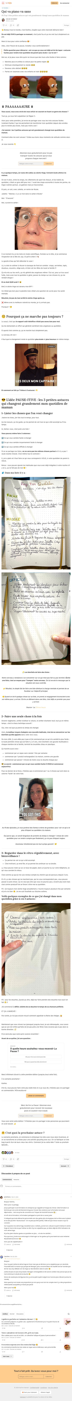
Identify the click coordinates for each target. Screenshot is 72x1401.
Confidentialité (34, 1387)
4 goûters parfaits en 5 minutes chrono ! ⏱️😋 (20, 1319)
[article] (36, 1323)
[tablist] (11, 1179)
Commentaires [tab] (7, 1179)
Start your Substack (30, 1392)
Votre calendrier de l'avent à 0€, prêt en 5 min (20, 1333)
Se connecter (64, 3)
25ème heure (41, 707)
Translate (5, 8)
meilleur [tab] (5, 1314)
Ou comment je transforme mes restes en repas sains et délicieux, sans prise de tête (29, 1347)
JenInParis (7, 1197)
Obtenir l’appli (45, 1392)
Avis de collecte (53, 1387)
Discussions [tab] (19, 1314)
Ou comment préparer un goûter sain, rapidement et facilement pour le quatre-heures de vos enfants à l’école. (30, 1322)
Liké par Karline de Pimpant (13, 1199)
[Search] (68, 1314)
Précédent (9, 1166)
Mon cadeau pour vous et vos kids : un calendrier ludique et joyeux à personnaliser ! (29, 1335)
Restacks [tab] (16, 1179)
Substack (23, 1397)
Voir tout (6, 1356)
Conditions (43, 1387)
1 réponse (9, 1296)
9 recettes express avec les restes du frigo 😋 (20, 1345)
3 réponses (9, 1250)
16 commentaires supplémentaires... (11, 1304)
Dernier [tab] (12, 1314)
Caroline (6, 1256)
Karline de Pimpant (11, 19)
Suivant (63, 1166)
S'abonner (54, 3)
